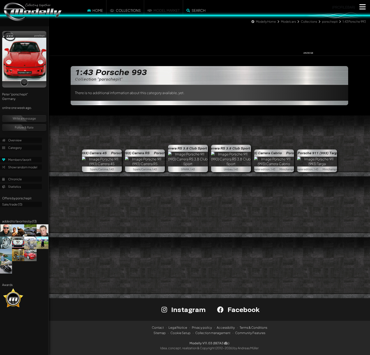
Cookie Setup (180, 333)
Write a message (24, 118)
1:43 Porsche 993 (354, 21)
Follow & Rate (24, 127)
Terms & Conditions (253, 327)
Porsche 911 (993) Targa (318, 153)
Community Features (250, 333)
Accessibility (226, 327)
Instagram (187, 309)
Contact (158, 327)
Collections (128, 10)
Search (199, 10)
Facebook (243, 309)
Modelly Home (266, 21)
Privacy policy (202, 327)
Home (97, 10)
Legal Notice (178, 327)
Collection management (212, 333)
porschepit (330, 21)
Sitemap (160, 333)
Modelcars (288, 21)
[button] (362, 6)
